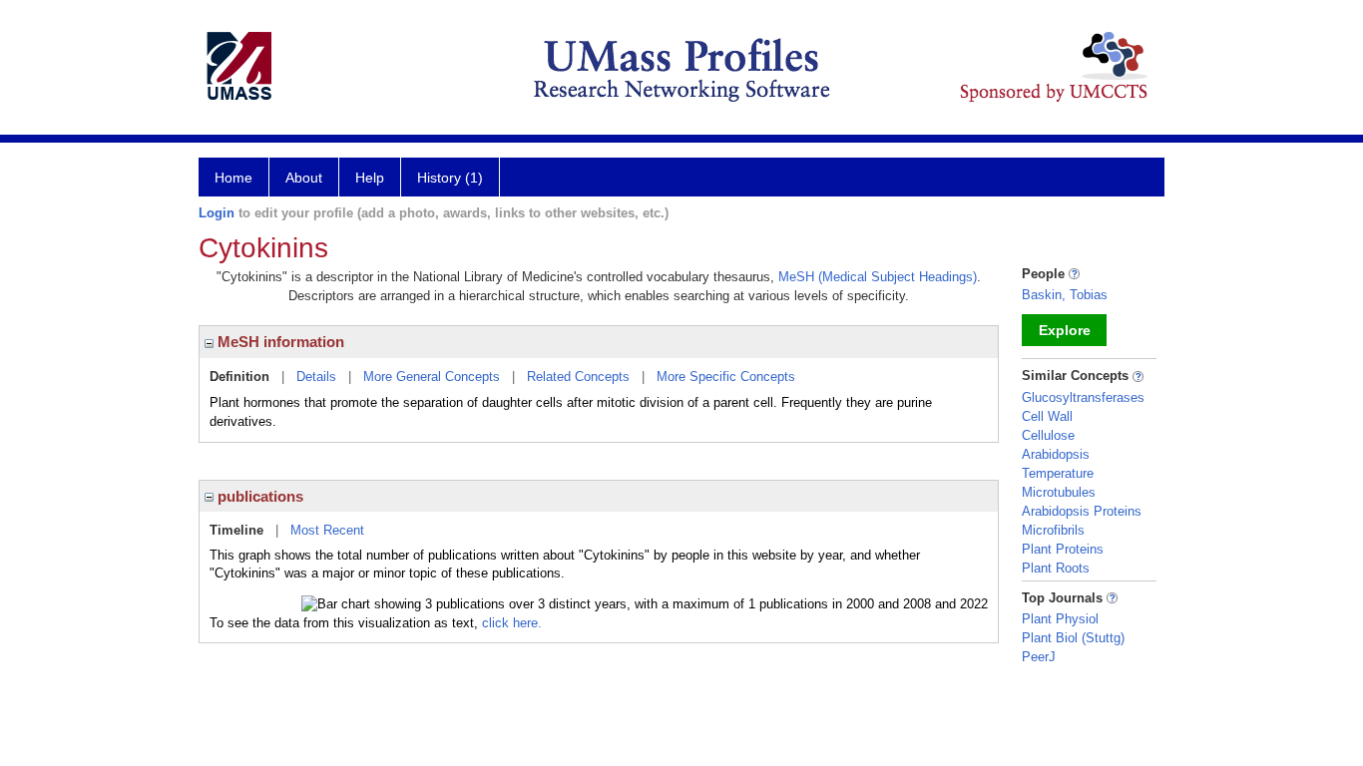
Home (233, 178)
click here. (512, 622)
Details (316, 376)
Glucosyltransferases (1083, 397)
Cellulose (1048, 435)
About (303, 178)
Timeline (236, 530)
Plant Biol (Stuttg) (1073, 637)
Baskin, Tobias (1065, 294)
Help (369, 178)
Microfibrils (1053, 530)
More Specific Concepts (726, 376)
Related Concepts (578, 376)
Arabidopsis (1056, 454)
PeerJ (1039, 656)
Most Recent (327, 530)
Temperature (1058, 473)
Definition (239, 376)
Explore (1065, 330)
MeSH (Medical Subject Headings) (877, 276)
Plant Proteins (1063, 549)
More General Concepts (431, 376)
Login (216, 212)
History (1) (450, 178)
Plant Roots (1056, 568)
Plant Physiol (1060, 618)
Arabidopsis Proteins (1081, 511)
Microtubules (1059, 492)
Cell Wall (1047, 416)
